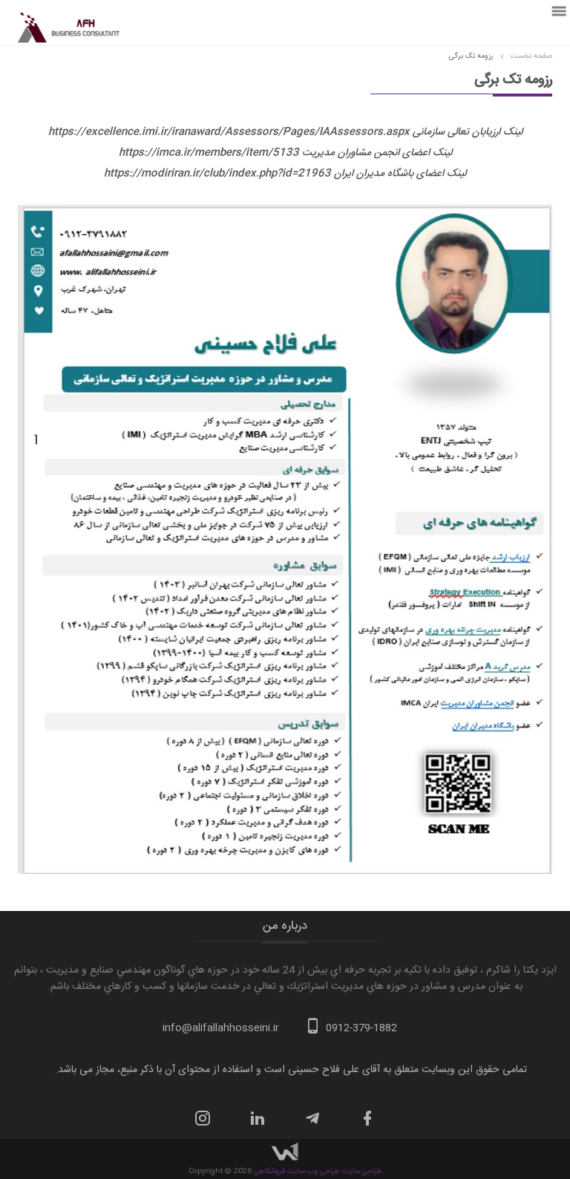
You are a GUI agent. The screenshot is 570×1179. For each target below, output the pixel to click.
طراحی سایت (361, 1172)
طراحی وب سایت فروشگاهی (297, 1172)
